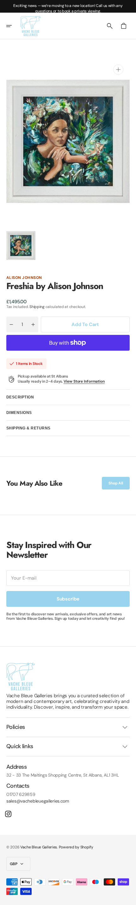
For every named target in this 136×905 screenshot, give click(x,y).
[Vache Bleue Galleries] (30, 26)
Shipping (37, 306)
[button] (13, 26)
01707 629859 (20, 794)
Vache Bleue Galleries (38, 847)
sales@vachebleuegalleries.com (37, 801)
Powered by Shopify (76, 847)
